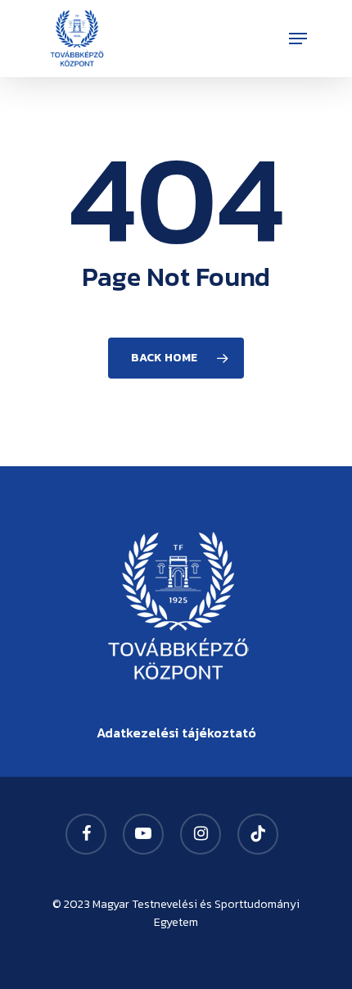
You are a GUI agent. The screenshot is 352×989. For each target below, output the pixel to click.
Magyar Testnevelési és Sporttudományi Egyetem (196, 913)
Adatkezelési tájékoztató (176, 732)
